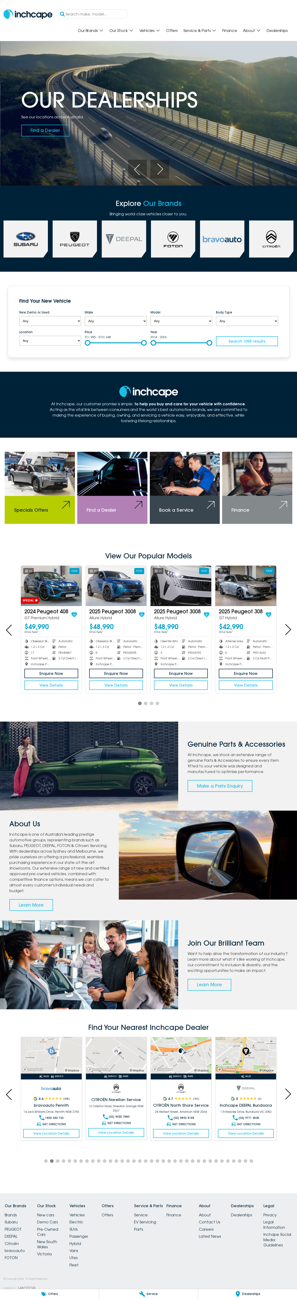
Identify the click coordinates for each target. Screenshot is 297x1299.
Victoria (44, 1254)
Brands (11, 1215)
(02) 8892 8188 (184, 1118)
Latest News (210, 1236)
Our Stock (118, 30)
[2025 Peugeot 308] (245, 586)
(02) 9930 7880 (119, 1116)
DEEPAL (11, 1236)
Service (141, 1215)
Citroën (12, 1243)
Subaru (11, 1222)
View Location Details (51, 1133)
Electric (76, 1222)
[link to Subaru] (26, 239)
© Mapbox (72, 1070)
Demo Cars (47, 1222)
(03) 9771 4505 (249, 1118)
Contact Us (209, 1222)
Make (89, 312)
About (249, 30)
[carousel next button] (159, 169)
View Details (51, 685)
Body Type (224, 312)
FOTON (11, 1257)
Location (26, 332)
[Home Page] (28, 14)
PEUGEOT (13, 1229)
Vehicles (146, 30)
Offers (171, 30)
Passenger (78, 1236)
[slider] (87, 343)
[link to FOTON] (173, 239)
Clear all (269, 302)
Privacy (270, 1215)
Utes (73, 1257)
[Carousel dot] (140, 703)
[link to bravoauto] (222, 239)
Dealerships (277, 30)
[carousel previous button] (137, 169)
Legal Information (274, 1224)
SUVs (73, 1229)
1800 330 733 (54, 1118)
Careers (206, 1229)
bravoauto (15, 1250)
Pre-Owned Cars (47, 1232)
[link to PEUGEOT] (75, 239)
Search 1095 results (246, 341)
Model (155, 312)
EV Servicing (145, 1222)
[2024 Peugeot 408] (51, 586)
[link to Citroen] (271, 239)
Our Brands (88, 30)
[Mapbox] (33, 1069)
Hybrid (75, 1243)
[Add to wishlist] (74, 614)
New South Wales (47, 1244)
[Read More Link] (51, 1055)
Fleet (74, 1265)
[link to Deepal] (124, 239)
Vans (73, 1250)
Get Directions (54, 1124)
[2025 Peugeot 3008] (116, 586)
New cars (45, 1215)
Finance (229, 30)
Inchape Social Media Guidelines (277, 1239)
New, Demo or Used (34, 312)
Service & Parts (197, 30)
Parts (138, 1229)
